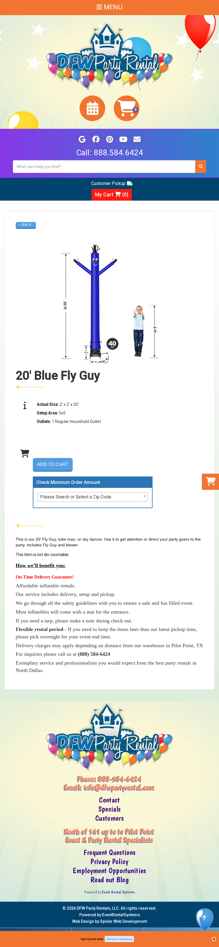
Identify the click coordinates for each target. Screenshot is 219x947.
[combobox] (93, 497)
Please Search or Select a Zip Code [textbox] (75, 497)
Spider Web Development (123, 921)
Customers (109, 818)
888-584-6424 (119, 778)
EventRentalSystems (121, 915)
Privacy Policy (109, 861)
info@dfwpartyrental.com (119, 787)
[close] (214, 939)
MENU (112, 7)
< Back (25, 225)
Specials (109, 809)
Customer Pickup (108, 183)
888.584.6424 (118, 152)
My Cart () (111, 194)
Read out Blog (109, 879)
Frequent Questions (109, 852)
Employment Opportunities (109, 870)
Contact (109, 800)
